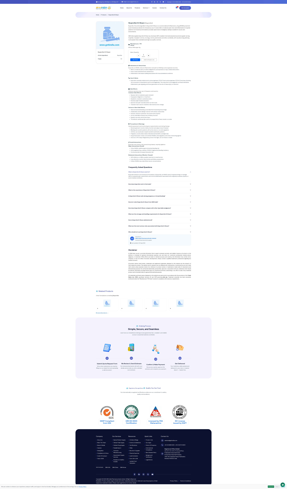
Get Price (135, 60)
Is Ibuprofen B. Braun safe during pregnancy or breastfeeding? (146, 196)
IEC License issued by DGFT (180, 422)
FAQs (131, 448)
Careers (154, 8)
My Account (185, 8)
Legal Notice (149, 460)
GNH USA (107, 467)
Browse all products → (102, 313)
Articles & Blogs (134, 440)
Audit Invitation (134, 456)
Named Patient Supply (119, 440)
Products (137, 8)
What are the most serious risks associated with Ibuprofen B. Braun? (148, 226)
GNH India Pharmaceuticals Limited (145, 238)
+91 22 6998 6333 (174, 2)
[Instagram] (157, 2)
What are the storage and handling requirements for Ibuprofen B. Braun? (150, 214)
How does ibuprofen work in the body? (139, 184)
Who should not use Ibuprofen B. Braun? (140, 232)
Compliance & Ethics (103, 453)
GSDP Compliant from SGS (107, 422)
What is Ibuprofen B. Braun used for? (139, 172)
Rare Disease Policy (151, 452)
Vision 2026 (100, 458)
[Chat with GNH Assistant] (283, 485)
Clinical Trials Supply (118, 442)
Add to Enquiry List (149, 60)
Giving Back (100, 450)
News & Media (101, 445)
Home (121, 8)
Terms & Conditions (185, 481)
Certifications (133, 445)
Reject (277, 486)
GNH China (115, 467)
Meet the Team (101, 442)
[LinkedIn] (154, 2)
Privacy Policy (174, 481)
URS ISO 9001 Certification (131, 422)
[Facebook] (151, 2)
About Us (129, 8)
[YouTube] (163, 2)
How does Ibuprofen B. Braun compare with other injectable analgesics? (149, 208)
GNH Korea (123, 467)
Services (145, 8)
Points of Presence (151, 445)
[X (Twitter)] (160, 2)
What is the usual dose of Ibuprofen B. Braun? (141, 190)
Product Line (149, 440)
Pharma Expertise (134, 453)
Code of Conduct (102, 456)
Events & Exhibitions (135, 442)
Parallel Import (117, 448)
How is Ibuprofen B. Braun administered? (140, 220)
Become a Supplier (135, 450)
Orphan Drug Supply (119, 445)
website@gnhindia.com (131, 1)
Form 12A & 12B (134, 458)
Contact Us (163, 8)
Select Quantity (134, 52)
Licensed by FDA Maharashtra (156, 422)
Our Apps (148, 442)
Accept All (270, 486)
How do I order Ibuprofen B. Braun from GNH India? (143, 202)
